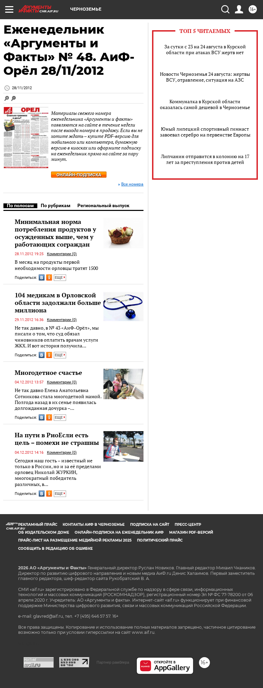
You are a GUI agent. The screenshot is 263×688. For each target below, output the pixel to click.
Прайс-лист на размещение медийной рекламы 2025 (75, 540)
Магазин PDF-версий (191, 532)
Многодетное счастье (48, 372)
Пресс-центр (188, 524)
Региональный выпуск (103, 205)
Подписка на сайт (149, 524)
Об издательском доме (43, 532)
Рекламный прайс (37, 524)
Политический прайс (160, 540)
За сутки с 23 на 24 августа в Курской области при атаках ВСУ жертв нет (205, 49)
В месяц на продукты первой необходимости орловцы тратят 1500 (56, 265)
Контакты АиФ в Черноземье (94, 524)
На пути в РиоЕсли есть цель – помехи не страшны (57, 439)
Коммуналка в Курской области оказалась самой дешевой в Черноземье (205, 104)
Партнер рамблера (113, 662)
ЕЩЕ (59, 277)
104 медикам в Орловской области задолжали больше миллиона (58, 302)
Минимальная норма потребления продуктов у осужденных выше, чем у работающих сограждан (55, 232)
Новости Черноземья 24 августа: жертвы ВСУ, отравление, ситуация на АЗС (205, 77)
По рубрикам (56, 205)
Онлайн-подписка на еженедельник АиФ (119, 532)
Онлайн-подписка (79, 174)
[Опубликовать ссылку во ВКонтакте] (42, 277)
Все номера (132, 184)
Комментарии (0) (62, 254)
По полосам (20, 205)
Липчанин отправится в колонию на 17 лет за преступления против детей (205, 159)
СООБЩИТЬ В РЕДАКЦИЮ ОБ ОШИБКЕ (55, 548)
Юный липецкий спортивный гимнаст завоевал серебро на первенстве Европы (205, 132)
